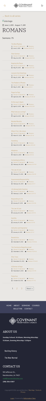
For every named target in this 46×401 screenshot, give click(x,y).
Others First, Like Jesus (18, 131)
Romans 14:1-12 (29, 155)
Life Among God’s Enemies (19, 189)
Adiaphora (14, 150)
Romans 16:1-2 (28, 87)
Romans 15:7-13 (30, 126)
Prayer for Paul (15, 92)
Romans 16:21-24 (29, 58)
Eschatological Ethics (18, 160)
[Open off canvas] (42, 6)
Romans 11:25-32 (32, 251)
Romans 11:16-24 (32, 261)
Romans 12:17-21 (31, 193)
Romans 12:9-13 (31, 213)
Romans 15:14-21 (29, 116)
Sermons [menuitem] (26, 305)
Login (12, 398)
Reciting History (11, 350)
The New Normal (11, 357)
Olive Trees (14, 257)
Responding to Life (17, 199)
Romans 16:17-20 (29, 67)
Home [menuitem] (9, 305)
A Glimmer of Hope (17, 267)
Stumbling (14, 141)
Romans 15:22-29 (29, 106)
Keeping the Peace (17, 63)
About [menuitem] (17, 305)
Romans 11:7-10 (31, 280)
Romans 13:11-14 (31, 164)
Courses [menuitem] (36, 305)
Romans (31, 46)
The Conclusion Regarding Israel (21, 247)
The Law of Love (16, 170)
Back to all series (12, 16)
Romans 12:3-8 (30, 222)
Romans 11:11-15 (31, 271)
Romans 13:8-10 (31, 174)
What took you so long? (18, 112)
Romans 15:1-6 (30, 135)
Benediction (15, 237)
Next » (30, 288)
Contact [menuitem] (28, 309)
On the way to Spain (17, 102)
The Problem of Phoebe (18, 83)
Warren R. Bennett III (19, 46)
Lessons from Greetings (18, 73)
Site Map (31, 390)
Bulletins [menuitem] (17, 309)
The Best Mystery (16, 44)
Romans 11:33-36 (32, 242)
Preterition (14, 276)
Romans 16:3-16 (29, 77)
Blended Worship (16, 121)
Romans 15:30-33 (30, 97)
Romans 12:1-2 (30, 232)
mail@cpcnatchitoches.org (13, 378)
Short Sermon (15, 54)
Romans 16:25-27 (29, 48)
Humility (13, 218)
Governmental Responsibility (20, 179)
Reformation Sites (30, 398)
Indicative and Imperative (19, 228)
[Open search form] (5, 5)
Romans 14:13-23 (30, 145)
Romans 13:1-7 (31, 184)
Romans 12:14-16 (31, 203)
